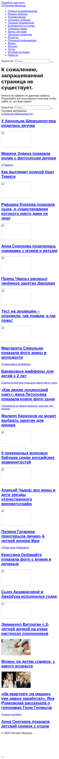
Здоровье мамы (17, 28)
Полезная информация (22, 40)
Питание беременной (21, 22)
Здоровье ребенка (19, 20)
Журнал (13, 46)
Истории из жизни (19, 52)
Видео (12, 43)
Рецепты (13, 37)
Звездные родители (20, 34)
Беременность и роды (21, 25)
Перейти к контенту (13, 2)
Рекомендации (17, 17)
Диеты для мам (17, 31)
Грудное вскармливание (22, 11)
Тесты (11, 49)
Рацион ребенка (18, 14)
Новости (13, 55)
